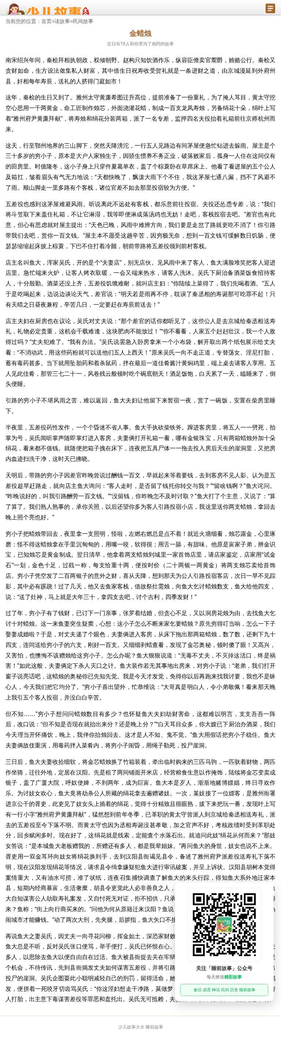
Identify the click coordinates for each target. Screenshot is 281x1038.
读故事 (62, 21)
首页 (46, 21)
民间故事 (83, 21)
